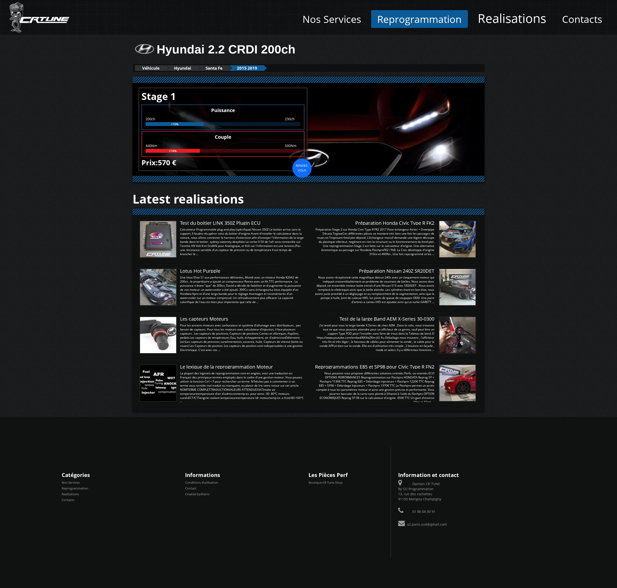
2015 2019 (247, 68)
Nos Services (331, 19)
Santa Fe (214, 68)
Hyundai (182, 68)
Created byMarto (197, 494)
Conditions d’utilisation (201, 482)
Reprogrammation (419, 19)
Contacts (582, 19)
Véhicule (151, 68)
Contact (190, 488)
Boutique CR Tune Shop (325, 482)
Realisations (512, 18)
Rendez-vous (302, 167)
